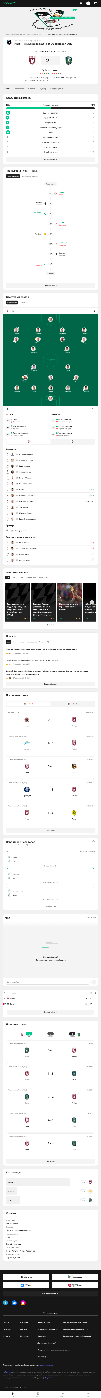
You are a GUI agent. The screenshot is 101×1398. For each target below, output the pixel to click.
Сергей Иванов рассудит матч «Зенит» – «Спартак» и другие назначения (41, 649)
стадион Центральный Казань (19, 1230)
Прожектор (41, 1336)
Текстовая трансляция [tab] (30, 176)
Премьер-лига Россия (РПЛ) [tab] (38, 642)
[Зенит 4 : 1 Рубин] (46, 73)
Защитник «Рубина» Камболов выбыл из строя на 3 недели (32, 660)
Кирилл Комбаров (65, 422)
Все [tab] (8, 642)
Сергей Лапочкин (13, 1244)
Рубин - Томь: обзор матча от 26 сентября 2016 (62, 34)
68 (9, 653)
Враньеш (60, 77)
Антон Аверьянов (27, 1251)
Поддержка (24, 1336)
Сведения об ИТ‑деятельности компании (53, 1350)
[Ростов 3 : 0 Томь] (52, 73)
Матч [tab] (7, 88)
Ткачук (39, 215)
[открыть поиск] (81, 3)
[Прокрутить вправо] (92, 602)
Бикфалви (71, 77)
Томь (55, 70)
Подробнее (49, 1378)
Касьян (61, 192)
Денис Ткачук (18, 435)
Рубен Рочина (18, 422)
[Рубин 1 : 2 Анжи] (40, 73)
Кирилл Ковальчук (65, 419)
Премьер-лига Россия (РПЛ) (36, 34)
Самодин (62, 225)
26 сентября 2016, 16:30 (45, 51)
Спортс (7, 34)
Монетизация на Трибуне (47, 1329)
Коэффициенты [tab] (57, 88)
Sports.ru (8, 1372)
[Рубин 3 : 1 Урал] (44, 73)
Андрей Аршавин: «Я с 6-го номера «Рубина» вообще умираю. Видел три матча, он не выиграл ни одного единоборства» (47, 672)
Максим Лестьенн (19, 426)
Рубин (45, 70)
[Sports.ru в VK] (15, 1303)
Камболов (33, 80)
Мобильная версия (50, 1313)
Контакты (6, 1336)
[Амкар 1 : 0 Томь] (56, 73)
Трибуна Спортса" (44, 1322)
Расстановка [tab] (12, 302)
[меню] (95, 3)
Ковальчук (63, 243)
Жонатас (37, 77)
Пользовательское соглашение (74, 1322)
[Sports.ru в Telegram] (6, 1303)
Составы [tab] (32, 88)
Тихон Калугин (12, 1251)
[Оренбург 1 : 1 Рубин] (42, 73)
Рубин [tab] (15, 642)
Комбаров (62, 245)
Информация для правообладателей (76, 1336)
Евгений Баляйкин (65, 426)
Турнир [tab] (43, 88)
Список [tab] (23, 302)
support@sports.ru (46, 1365)
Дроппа (61, 195)
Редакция (6, 1329)
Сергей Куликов (13, 1257)
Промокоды (42, 1357)
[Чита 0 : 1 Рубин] (48, 73)
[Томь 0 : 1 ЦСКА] (54, 73)
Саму (15, 419)
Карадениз (38, 212)
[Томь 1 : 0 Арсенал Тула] (58, 73)
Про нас (6, 1322)
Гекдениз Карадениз (20, 433)
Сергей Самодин (64, 429)
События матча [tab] (13, 176)
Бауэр (46, 77)
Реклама (23, 1329)
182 (9, 678)
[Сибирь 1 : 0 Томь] (60, 73)
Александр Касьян (65, 433)
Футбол (13, 34)
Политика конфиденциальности (75, 1329)
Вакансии (24, 1322)
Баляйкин (62, 223)
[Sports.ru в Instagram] (24, 1303)
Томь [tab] (22, 642)
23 (9, 664)
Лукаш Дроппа (63, 435)
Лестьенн (44, 80)
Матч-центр (21, 34)
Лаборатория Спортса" (46, 1343)
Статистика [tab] (19, 88)
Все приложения (49, 1293)
